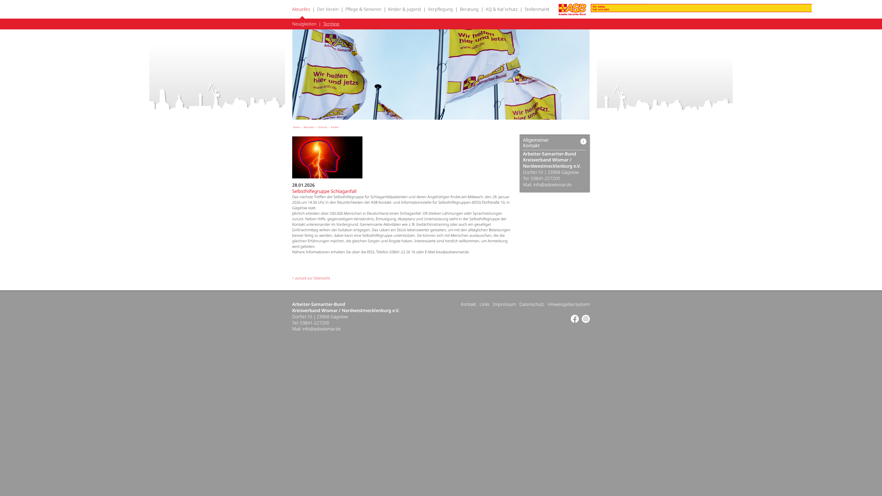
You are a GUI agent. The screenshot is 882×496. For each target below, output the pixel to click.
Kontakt (468, 304)
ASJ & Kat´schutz (502, 9)
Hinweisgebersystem (569, 304)
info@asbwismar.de (552, 184)
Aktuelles (301, 9)
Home (296, 127)
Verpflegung (440, 9)
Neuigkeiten (304, 24)
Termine (331, 24)
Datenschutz (531, 304)
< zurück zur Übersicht (311, 278)
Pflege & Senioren (363, 9)
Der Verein (328, 9)
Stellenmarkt (537, 9)
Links (484, 304)
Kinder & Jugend (404, 9)
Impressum (504, 304)
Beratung (469, 9)
